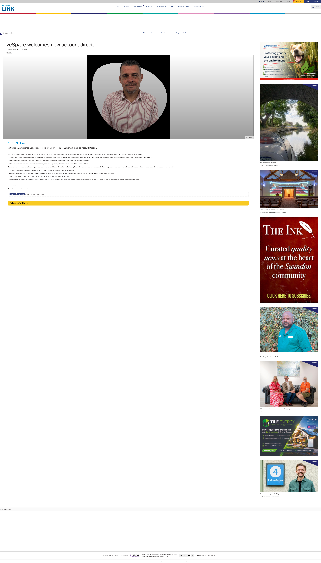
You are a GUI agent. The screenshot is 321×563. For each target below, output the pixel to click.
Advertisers (279, 1)
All (133, 33)
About (269, 1)
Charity (172, 6)
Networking (175, 33)
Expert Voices (143, 33)
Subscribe (298, 1)
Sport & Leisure (161, 6)
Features (185, 33)
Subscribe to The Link (20, 203)
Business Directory (184, 6)
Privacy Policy (200, 555)
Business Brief (137, 6)
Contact (289, 1)
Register (316, 1)
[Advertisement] (160, 532)
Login (307, 1)
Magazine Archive (199, 6)
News (118, 6)
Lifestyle (126, 6)
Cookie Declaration (211, 555)
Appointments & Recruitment (159, 33)
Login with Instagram (6, 509)
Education (149, 6)
